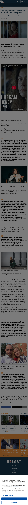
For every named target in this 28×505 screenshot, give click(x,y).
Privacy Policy (15, 486)
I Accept (14, 498)
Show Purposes (14, 502)
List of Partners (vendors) (7, 495)
